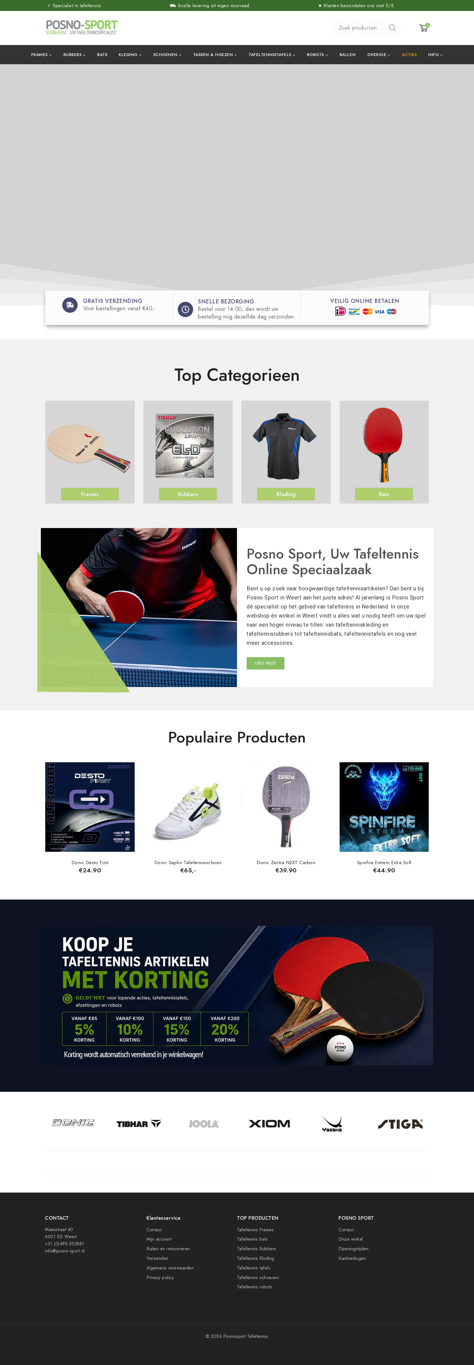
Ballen (348, 55)
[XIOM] (269, 1124)
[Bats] (383, 449)
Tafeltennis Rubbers (256, 1249)
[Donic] (73, 1124)
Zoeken (394, 29)
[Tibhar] (138, 1124)
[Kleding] (284, 449)
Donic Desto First (90, 862)
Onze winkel (350, 1239)
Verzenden (157, 1258)
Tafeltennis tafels (253, 1268)
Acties (409, 55)
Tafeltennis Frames (255, 1230)
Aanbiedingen (352, 1258)
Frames (90, 494)
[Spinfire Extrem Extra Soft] (384, 807)
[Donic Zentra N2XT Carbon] (286, 807)
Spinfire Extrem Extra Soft (384, 862)
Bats (102, 55)
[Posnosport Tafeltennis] (81, 27)
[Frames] (88, 449)
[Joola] (204, 1124)
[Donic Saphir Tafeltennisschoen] (188, 807)
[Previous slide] (45, 438)
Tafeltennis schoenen (258, 1277)
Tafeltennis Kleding (255, 1258)
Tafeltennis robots (254, 1287)
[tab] (236, 750)
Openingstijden (353, 1249)
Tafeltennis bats (252, 1239)
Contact (154, 1230)
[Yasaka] (334, 1124)
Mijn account (158, 1239)
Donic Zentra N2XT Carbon (286, 862)
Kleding (286, 494)
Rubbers (187, 494)
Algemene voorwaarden (170, 1268)
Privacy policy (160, 1277)
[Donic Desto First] (90, 807)
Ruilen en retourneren (168, 1249)
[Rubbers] (186, 449)
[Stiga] (400, 1124)
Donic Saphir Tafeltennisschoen (188, 862)
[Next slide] (429, 438)
